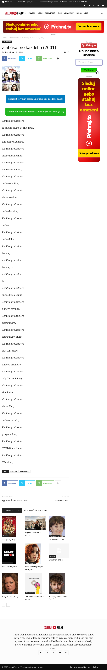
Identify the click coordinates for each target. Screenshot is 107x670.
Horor (79, 13)
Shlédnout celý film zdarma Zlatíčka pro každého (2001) (36, 111)
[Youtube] (103, 5)
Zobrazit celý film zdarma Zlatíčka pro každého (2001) (35, 99)
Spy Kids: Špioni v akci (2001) (15, 500)
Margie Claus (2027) (10, 596)
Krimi (60, 13)
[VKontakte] (98, 5)
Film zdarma (14, 38)
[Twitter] (94, 5)
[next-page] (8, 605)
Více (86, 13)
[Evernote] (84, 5)
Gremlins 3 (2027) (56, 560)
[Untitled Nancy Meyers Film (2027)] (35, 553)
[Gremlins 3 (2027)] (59, 550)
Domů (4, 38)
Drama (5, 536)
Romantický (50, 13)
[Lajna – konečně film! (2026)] (35, 523)
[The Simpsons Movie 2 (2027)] (35, 583)
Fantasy (53, 556)
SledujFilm (9, 52)
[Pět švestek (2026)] (59, 526)
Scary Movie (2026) (9, 567)
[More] (58, 58)
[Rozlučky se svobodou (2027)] (59, 583)
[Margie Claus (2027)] (12, 583)
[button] (101, 13)
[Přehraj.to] (53, 27)
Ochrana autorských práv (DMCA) (73, 2)
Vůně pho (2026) (8, 539)
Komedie (32, 13)
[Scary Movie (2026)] (12, 553)
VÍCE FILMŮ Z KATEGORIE (35, 510)
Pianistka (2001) (62, 500)
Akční (40, 13)
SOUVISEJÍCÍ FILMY (12, 510)
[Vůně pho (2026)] (12, 526)
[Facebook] (89, 5)
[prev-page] (3, 605)
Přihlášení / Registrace (49, 2)
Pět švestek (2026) (56, 540)
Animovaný (69, 13)
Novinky (20, 13)
